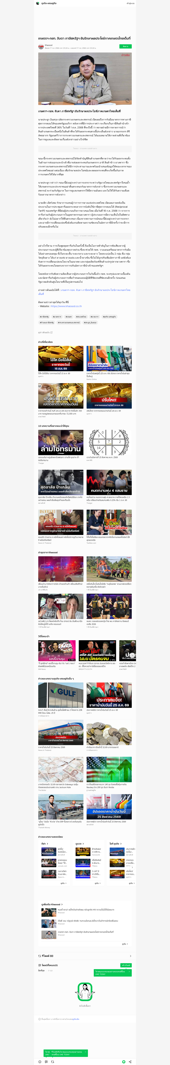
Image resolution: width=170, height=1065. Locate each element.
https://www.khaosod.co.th (66, 306)
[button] (39, 1061)
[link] (46, 1061)
